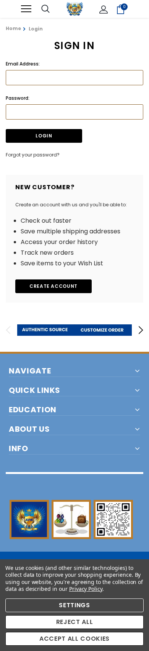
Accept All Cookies (74, 638)
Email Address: (23, 64)
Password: (17, 98)
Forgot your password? (33, 155)
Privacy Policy (85, 588)
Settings (74, 605)
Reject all (74, 621)
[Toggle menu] (26, 9)
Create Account (53, 286)
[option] (45, 330)
